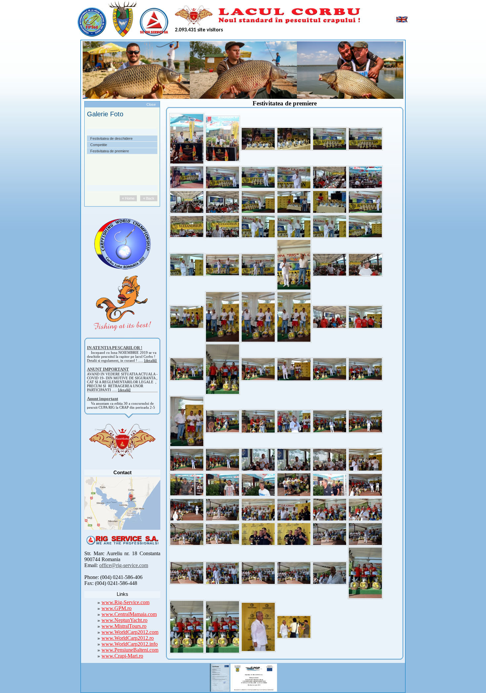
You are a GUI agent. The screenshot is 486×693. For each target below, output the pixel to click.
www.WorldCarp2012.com (129, 632)
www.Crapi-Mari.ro (122, 656)
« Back (148, 198)
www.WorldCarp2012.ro (127, 638)
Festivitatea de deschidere (111, 138)
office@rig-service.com (123, 565)
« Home (128, 198)
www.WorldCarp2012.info (129, 644)
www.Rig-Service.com (125, 602)
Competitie (98, 145)
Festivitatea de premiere (109, 151)
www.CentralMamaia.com (129, 614)
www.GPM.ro (116, 608)
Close (151, 104)
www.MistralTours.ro (123, 626)
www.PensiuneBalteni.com (129, 650)
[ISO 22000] (219, 676)
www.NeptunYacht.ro (124, 620)
